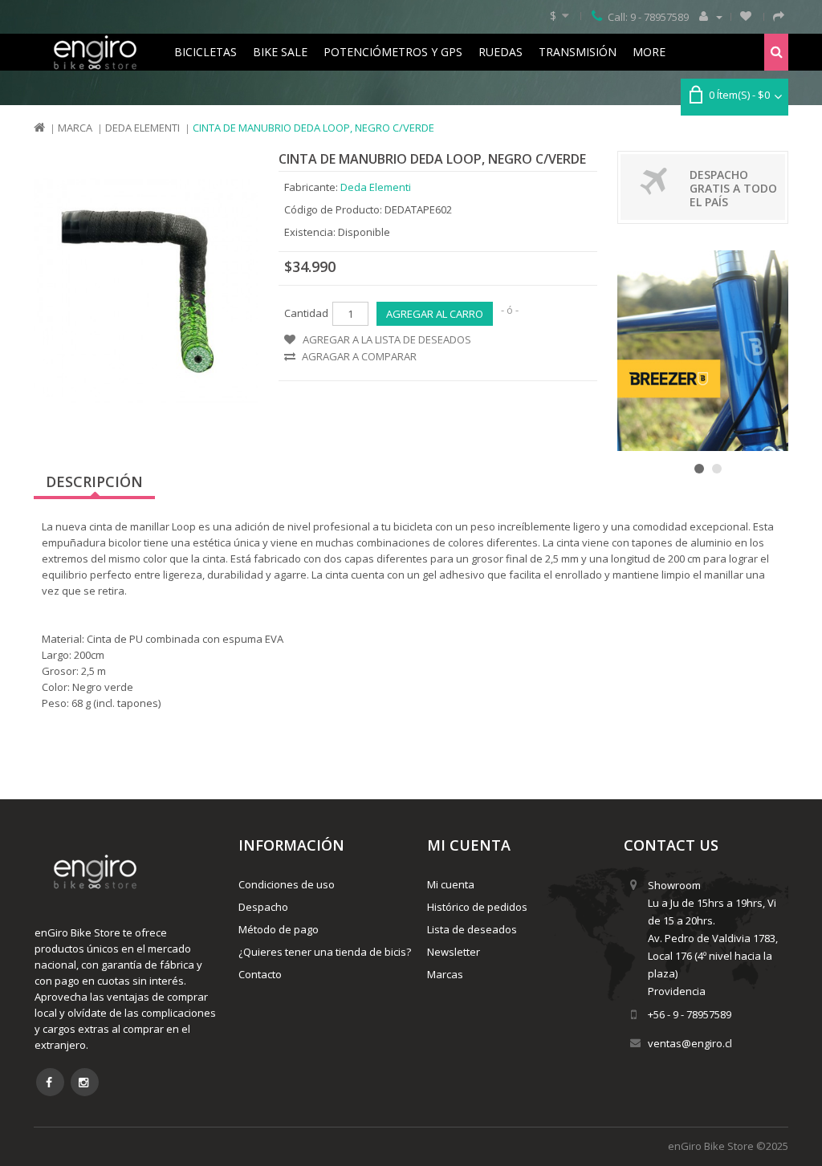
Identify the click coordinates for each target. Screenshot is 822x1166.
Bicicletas (205, 51)
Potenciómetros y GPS (393, 51)
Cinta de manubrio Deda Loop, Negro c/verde (313, 127)
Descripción (94, 481)
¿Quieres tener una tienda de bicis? (324, 952)
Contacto (260, 974)
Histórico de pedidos (477, 907)
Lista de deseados (472, 929)
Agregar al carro (434, 314)
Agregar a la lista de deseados (387, 339)
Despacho (263, 907)
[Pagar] (778, 16)
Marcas (445, 974)
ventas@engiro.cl (690, 1043)
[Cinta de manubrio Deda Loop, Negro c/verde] (146, 291)
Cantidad (306, 313)
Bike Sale (280, 51)
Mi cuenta (450, 884)
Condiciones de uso (286, 884)
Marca (75, 127)
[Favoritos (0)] (745, 16)
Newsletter (453, 952)
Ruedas (500, 51)
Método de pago (278, 929)
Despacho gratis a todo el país (733, 188)
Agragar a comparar (359, 356)
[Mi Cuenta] (708, 16)
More (649, 51)
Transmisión (577, 51)
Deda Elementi (142, 127)
